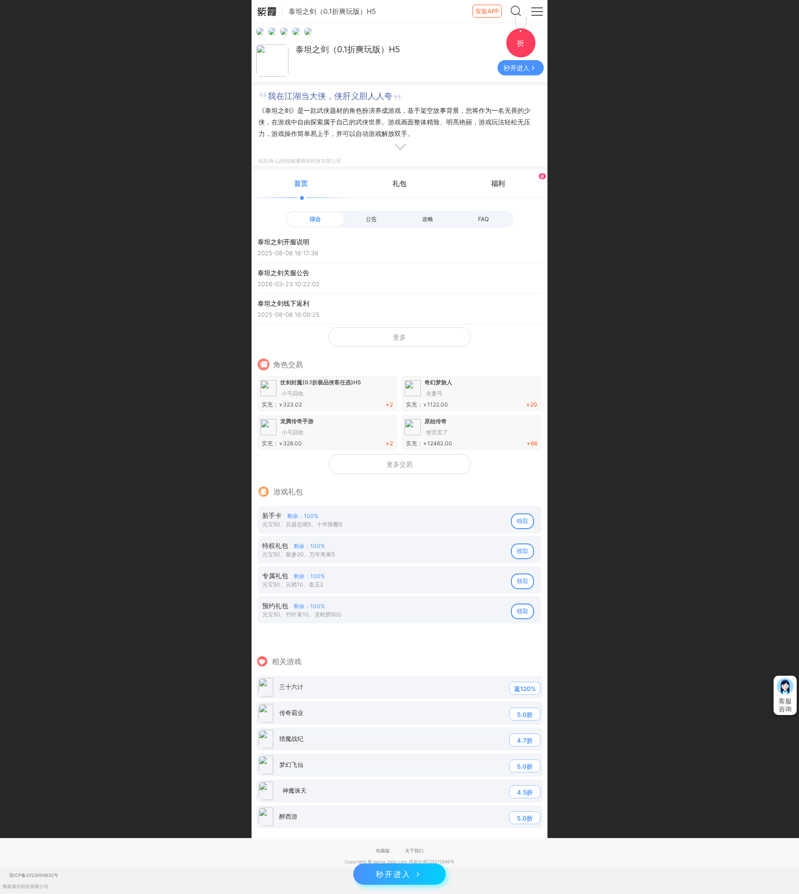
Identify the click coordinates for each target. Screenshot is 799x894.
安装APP (487, 11)
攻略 (427, 219)
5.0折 (525, 714)
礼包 (399, 183)
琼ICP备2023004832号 (33, 875)
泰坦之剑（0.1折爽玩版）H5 (347, 49)
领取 (522, 520)
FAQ (483, 219)
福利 (517, 180)
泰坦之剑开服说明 (288, 247)
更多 (399, 337)
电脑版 (383, 850)
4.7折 (525, 740)
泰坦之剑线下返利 (289, 308)
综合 (315, 219)
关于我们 (414, 850)
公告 (371, 219)
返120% (525, 688)
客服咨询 (785, 705)
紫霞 (267, 11)
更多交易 (399, 464)
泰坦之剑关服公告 (289, 278)
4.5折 (525, 792)
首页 (301, 183)
